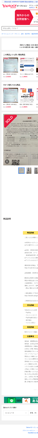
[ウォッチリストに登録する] (15, 70)
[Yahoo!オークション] (15, 5)
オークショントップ (7, 34)
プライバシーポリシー (29, 430)
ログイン (32, 7)
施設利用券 (35, 34)
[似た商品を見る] (7, 161)
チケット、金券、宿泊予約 (22, 34)
